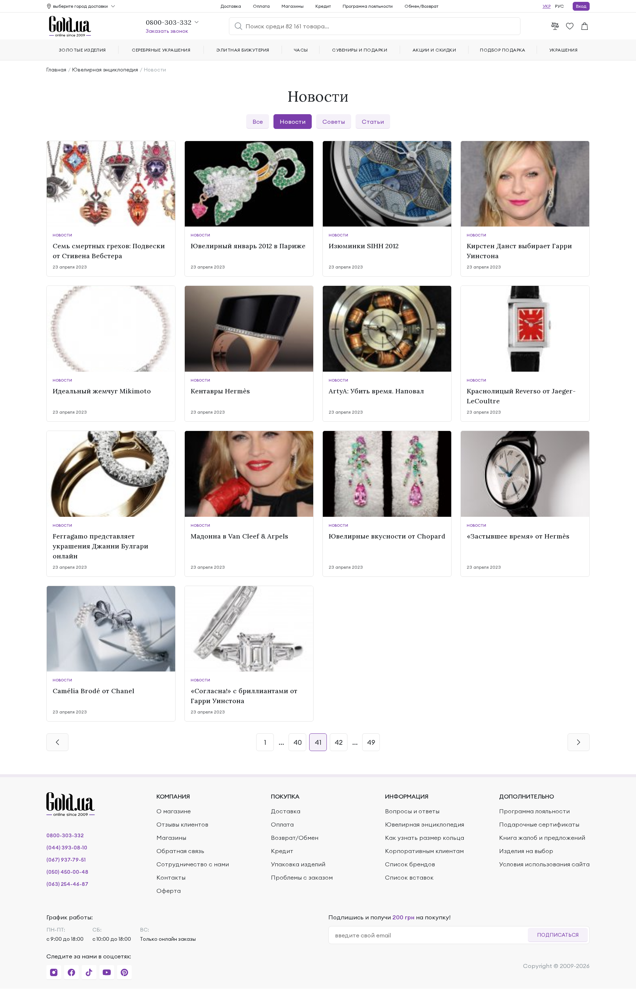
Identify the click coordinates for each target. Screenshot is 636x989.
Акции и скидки (434, 50)
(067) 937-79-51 (66, 859)
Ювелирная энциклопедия (105, 69)
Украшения (563, 50)
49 (371, 742)
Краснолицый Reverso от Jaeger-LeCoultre (521, 396)
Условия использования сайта (544, 864)
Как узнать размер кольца (424, 837)
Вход (581, 6)
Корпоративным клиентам (424, 851)
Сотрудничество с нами (192, 864)
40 (297, 742)
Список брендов (410, 864)
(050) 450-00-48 (67, 872)
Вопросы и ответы (412, 811)
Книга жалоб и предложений (542, 837)
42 (339, 742)
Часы (301, 50)
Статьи (373, 121)
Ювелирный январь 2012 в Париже (248, 246)
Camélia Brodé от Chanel (93, 691)
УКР (547, 6)
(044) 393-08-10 (66, 847)
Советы (333, 121)
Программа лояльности (368, 6)
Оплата (261, 6)
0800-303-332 (65, 835)
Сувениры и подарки (359, 50)
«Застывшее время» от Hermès (518, 536)
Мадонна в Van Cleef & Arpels (239, 536)
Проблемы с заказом (302, 877)
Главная (56, 69)
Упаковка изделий (298, 864)
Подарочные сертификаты (539, 824)
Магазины (293, 6)
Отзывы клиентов (182, 824)
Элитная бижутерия (242, 50)
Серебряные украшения (161, 50)
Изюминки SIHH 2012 (364, 246)
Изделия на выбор (526, 851)
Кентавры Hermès (220, 391)
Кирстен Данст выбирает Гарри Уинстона (519, 251)
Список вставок (409, 877)
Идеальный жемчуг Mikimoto (102, 391)
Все (257, 121)
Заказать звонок (167, 31)
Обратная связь (180, 851)
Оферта (168, 890)
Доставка (230, 6)
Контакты (171, 877)
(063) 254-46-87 (67, 884)
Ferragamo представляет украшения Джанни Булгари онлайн (100, 546)
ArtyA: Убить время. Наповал (376, 391)
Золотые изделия (82, 50)
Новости (292, 121)
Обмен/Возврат (421, 6)
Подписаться (558, 935)
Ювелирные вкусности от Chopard (387, 536)
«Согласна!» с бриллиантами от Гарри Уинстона (244, 696)
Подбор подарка (503, 50)
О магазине (173, 811)
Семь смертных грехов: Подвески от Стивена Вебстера (109, 251)
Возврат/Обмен (294, 837)
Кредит (323, 6)
